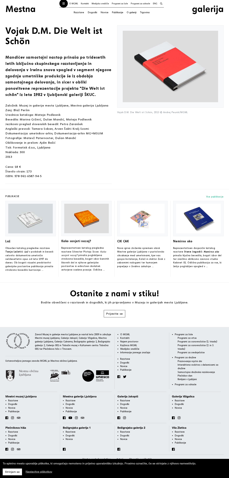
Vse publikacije (215, 196)
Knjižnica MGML (128, 345)
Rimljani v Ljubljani (187, 379)
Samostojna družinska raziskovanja (196, 372)
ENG (155, 3)
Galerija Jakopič (127, 396)
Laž (8, 241)
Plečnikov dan (185, 375)
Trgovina (145, 12)
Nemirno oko (183, 241)
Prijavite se (114, 313)
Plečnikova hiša (15, 428)
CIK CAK (123, 241)
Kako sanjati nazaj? (76, 241)
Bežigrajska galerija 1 (77, 428)
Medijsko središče (100, 3)
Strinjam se (12, 472)
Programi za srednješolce (191, 352)
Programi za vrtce (187, 337)
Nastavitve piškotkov (39, 472)
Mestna (20, 8)
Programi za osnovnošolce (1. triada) (197, 341)
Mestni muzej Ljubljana (21, 396)
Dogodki (92, 12)
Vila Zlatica (179, 428)
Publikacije (117, 12)
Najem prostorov (129, 341)
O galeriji (132, 12)
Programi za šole (120, 3)
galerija (208, 8)
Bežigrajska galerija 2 (131, 428)
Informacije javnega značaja (135, 352)
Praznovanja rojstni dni (190, 361)
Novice (104, 12)
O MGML (73, 3)
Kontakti (85, 3)
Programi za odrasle (140, 3)
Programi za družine (185, 357)
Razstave (79, 12)
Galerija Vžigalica (183, 396)
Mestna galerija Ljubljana (80, 396)
